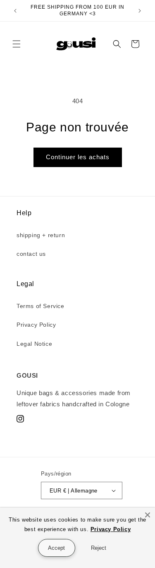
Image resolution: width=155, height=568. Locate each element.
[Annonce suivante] (140, 11)
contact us (31, 253)
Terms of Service (40, 306)
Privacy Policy (36, 324)
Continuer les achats (78, 156)
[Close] (147, 515)
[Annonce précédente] (15, 11)
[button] (16, 44)
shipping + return (41, 235)
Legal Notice (34, 343)
